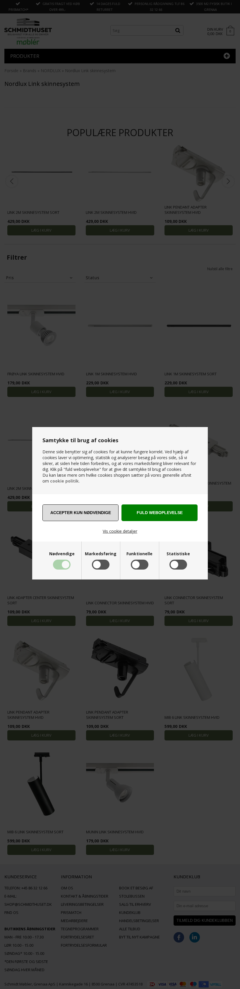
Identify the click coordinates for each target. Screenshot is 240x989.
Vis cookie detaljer (120, 531)
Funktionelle (139, 554)
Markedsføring (100, 554)
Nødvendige (62, 554)
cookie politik (64, 481)
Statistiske (178, 554)
